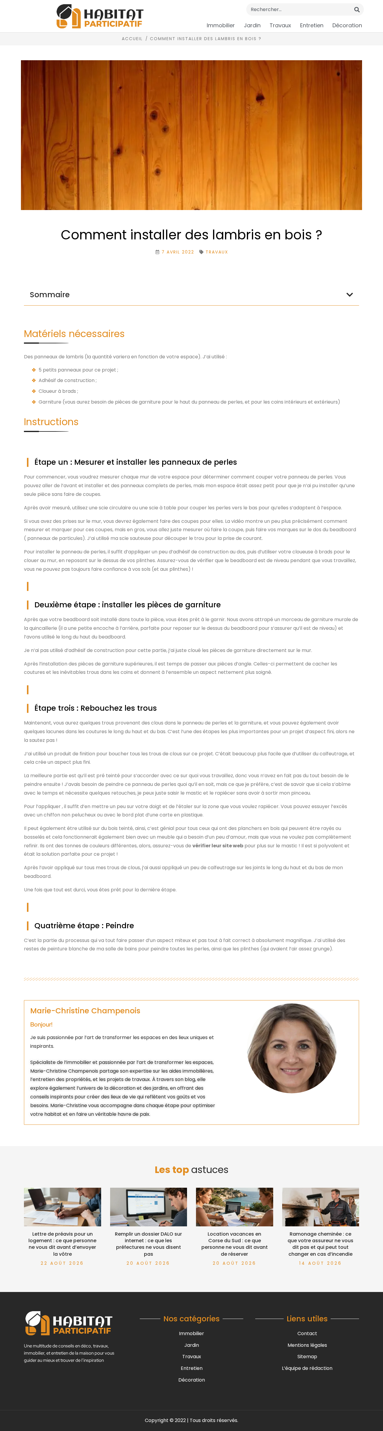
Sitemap (307, 1356)
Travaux (280, 25)
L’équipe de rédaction (307, 1368)
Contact (307, 1333)
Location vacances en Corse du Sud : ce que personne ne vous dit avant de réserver (234, 1244)
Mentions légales (307, 1345)
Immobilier (221, 25)
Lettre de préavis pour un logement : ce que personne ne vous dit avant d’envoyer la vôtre (62, 1244)
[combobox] (305, 9)
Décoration (347, 25)
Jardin (252, 25)
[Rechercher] (357, 9)
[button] (349, 294)
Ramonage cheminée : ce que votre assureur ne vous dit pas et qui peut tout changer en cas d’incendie (320, 1244)
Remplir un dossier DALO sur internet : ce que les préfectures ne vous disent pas (148, 1244)
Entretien (311, 25)
